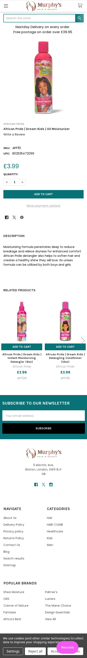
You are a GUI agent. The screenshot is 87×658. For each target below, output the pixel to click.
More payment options (43, 206)
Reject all (35, 651)
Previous (4, 340)
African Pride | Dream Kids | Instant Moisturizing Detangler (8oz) (21, 358)
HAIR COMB (55, 525)
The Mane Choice (58, 605)
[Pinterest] (22, 217)
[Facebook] (6, 217)
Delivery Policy (13, 525)
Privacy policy (13, 531)
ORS (6, 599)
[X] (14, 217)
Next (83, 340)
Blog (6, 552)
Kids (50, 538)
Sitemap (9, 565)
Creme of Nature (16, 605)
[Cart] (81, 5)
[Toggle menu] (6, 6)
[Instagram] (51, 484)
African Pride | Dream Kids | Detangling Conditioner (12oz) (65, 358)
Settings (13, 651)
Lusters (50, 599)
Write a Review (14, 134)
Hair (49, 518)
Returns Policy (13, 538)
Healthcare (55, 531)
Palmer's (51, 592)
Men (50, 545)
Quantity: (10, 174)
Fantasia (9, 612)
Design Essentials (57, 612)
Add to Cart (21, 347)
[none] (43, 77)
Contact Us (11, 545)
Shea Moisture (13, 592)
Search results (13, 558)
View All (50, 619)
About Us (9, 518)
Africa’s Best (12, 619)
